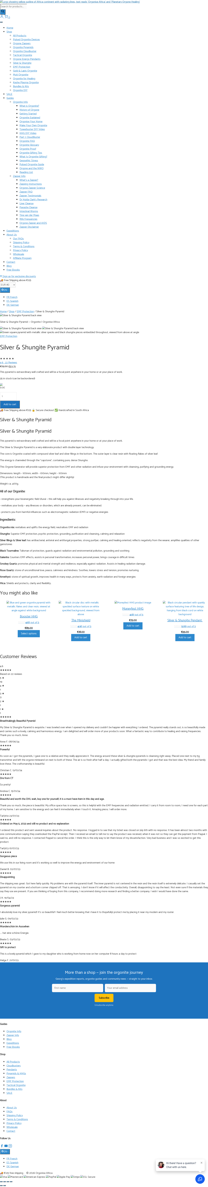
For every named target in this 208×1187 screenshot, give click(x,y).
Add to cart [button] (80, 637)
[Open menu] (1, 22)
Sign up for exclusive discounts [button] (19, 276)
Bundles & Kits (21, 86)
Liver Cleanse (26, 203)
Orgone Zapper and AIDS (33, 223)
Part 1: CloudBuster (30, 137)
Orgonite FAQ (27, 141)
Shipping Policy (21, 242)
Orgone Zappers (22, 43)
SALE (9, 94)
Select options (29, 633)
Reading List (26, 172)
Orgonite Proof (28, 149)
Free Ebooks (13, 270)
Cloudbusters (13, 1066)
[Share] (7, 1181)
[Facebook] (2, 1147)
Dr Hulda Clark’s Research (33, 199)
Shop (9, 32)
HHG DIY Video (28, 133)
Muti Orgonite (20, 75)
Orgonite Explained (30, 117)
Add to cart (10, 404)
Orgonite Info (20, 102)
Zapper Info (19, 176)
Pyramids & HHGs (16, 1073)
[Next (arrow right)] (4, 1185)
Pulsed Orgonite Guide (32, 164)
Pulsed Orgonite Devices (26, 39)
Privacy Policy (20, 250)
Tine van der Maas (29, 215)
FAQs (9, 1111)
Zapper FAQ (26, 192)
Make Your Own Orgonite (33, 125)
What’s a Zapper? (29, 180)
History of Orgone (29, 110)
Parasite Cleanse (28, 207)
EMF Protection (21, 67)
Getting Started (28, 114)
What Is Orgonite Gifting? (33, 157)
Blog (9, 266)
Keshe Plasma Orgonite (26, 82)
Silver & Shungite (22, 63)
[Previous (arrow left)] (1, 1185)
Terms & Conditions (23, 246)
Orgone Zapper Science (32, 188)
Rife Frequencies (28, 219)
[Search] (3, 12)
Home (9, 28)
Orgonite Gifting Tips (31, 153)
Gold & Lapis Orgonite (25, 71)
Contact (10, 262)
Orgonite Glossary (29, 145)
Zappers (10, 1077)
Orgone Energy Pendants (26, 59)
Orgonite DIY (20, 90)
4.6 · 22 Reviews (8, 362)
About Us (11, 235)
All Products (19, 36)
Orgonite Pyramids (23, 47)
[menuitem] (107, 297)
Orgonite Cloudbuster (24, 51)
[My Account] (2, 17)
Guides (10, 98)
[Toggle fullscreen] (4, 1181)
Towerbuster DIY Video (32, 129)
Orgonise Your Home (31, 121)
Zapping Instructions (31, 184)
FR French (11, 297)
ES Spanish (12, 301)
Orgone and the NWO (32, 168)
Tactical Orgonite (22, 55)
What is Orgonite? (29, 106)
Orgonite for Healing (24, 78)
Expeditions (12, 231)
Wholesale (18, 254)
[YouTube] (6, 1147)
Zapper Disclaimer (29, 227)
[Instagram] (10, 1147)
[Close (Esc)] (11, 1181)
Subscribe (104, 998)
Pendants (11, 1069)
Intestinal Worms (29, 211)
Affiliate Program (22, 258)
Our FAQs (18, 238)
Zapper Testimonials (30, 196)
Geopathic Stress (29, 160)
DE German (12, 305)
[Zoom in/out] (1, 1181)
